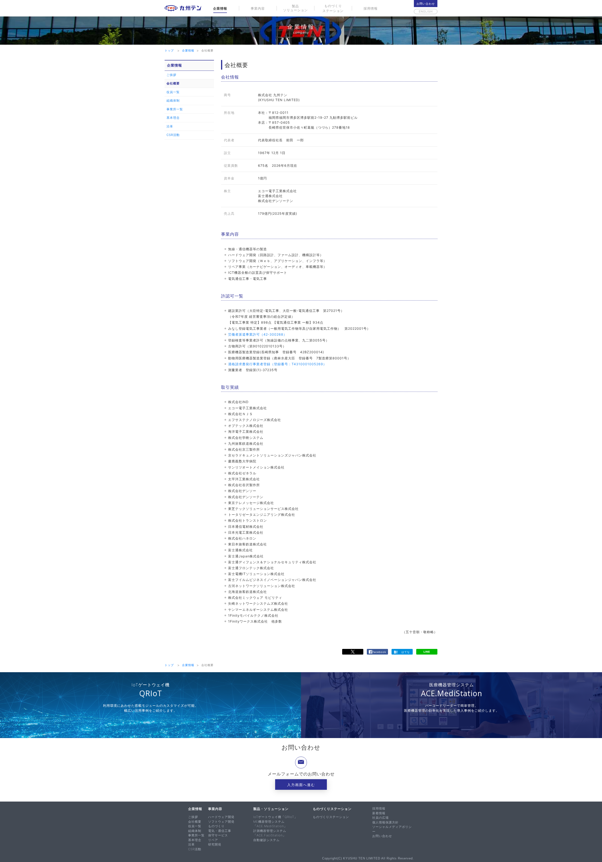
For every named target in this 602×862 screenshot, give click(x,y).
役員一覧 (173, 92)
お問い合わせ (425, 3)
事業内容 (258, 8)
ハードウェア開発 (221, 817)
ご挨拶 (171, 75)
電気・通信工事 (219, 831)
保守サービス (218, 835)
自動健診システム (266, 840)
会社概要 (173, 83)
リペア (213, 840)
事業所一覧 (174, 109)
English (426, 11)
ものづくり (216, 826)
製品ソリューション (295, 8)
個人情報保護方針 (385, 822)
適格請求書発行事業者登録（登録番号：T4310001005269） (277, 364)
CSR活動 (173, 135)
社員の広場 (380, 817)
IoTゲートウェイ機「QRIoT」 (275, 817)
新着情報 (378, 813)
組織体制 (173, 100)
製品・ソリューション (271, 809)
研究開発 (214, 844)
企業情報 (220, 8)
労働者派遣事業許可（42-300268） (257, 334)
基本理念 (173, 117)
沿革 (169, 126)
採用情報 (371, 8)
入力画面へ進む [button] (301, 785)
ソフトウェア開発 (221, 821)
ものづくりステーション (333, 8)
